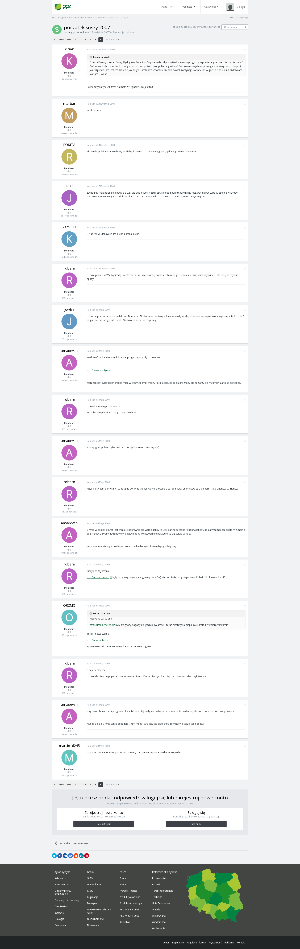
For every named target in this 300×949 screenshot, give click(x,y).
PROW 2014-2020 (129, 915)
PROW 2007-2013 (129, 909)
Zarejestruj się (104, 823)
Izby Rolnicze (94, 884)
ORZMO (69, 605)
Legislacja (92, 897)
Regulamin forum (196, 942)
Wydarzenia (158, 928)
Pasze (122, 872)
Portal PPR (167, 6)
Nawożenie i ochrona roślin (99, 911)
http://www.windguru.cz (100, 370)
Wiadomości (159, 922)
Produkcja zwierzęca (131, 903)
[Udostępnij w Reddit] (75, 855)
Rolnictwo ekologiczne (164, 872)
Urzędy (156, 909)
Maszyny (92, 903)
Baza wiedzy (62, 884)
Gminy (90, 872)
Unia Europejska (161, 903)
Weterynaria (159, 915)
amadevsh (69, 350)
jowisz (69, 309)
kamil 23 (69, 227)
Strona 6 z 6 (112, 39)
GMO (90, 878)
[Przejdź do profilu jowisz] (69, 321)
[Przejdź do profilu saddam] (57, 29)
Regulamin (178, 942)
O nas (166, 942)
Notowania (93, 925)
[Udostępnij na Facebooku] (59, 855)
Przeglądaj (187, 6)
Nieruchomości (95, 919)
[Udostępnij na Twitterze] (54, 855)
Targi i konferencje (162, 890)
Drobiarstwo (62, 906)
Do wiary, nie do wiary (67, 900)
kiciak (69, 49)
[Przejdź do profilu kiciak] (69, 61)
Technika (157, 897)
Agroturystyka (62, 872)
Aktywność (210, 6)
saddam (84, 32)
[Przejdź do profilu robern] (69, 280)
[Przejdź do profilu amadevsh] (69, 362)
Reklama (229, 942)
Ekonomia (60, 925)
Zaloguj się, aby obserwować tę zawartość (198, 26)
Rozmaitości (159, 878)
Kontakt (241, 942)
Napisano (101, 49)
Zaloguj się (196, 823)
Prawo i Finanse (128, 890)
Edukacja (60, 912)
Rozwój (156, 884)
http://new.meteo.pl (98, 640)
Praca (122, 878)
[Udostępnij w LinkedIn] (81, 855)
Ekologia (59, 919)
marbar (69, 103)
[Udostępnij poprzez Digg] (65, 855)
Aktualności (61, 878)
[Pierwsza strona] (54, 39)
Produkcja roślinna (123, 32)
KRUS (90, 890)
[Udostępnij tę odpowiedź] (244, 49)
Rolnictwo (125, 922)
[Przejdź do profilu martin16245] (69, 757)
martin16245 (69, 745)
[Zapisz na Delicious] (70, 855)
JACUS (69, 186)
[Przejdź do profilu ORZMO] (69, 617)
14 (245, 27)
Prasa (122, 884)
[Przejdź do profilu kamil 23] (69, 239)
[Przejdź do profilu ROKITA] (69, 157)
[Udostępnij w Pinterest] (86, 855)
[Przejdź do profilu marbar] (69, 115)
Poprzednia (65, 39)
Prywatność (215, 942)
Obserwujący (230, 27)
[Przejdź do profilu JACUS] (69, 198)
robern (69, 268)
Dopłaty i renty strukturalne (63, 892)
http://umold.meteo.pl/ (99, 577)
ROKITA (69, 144)
